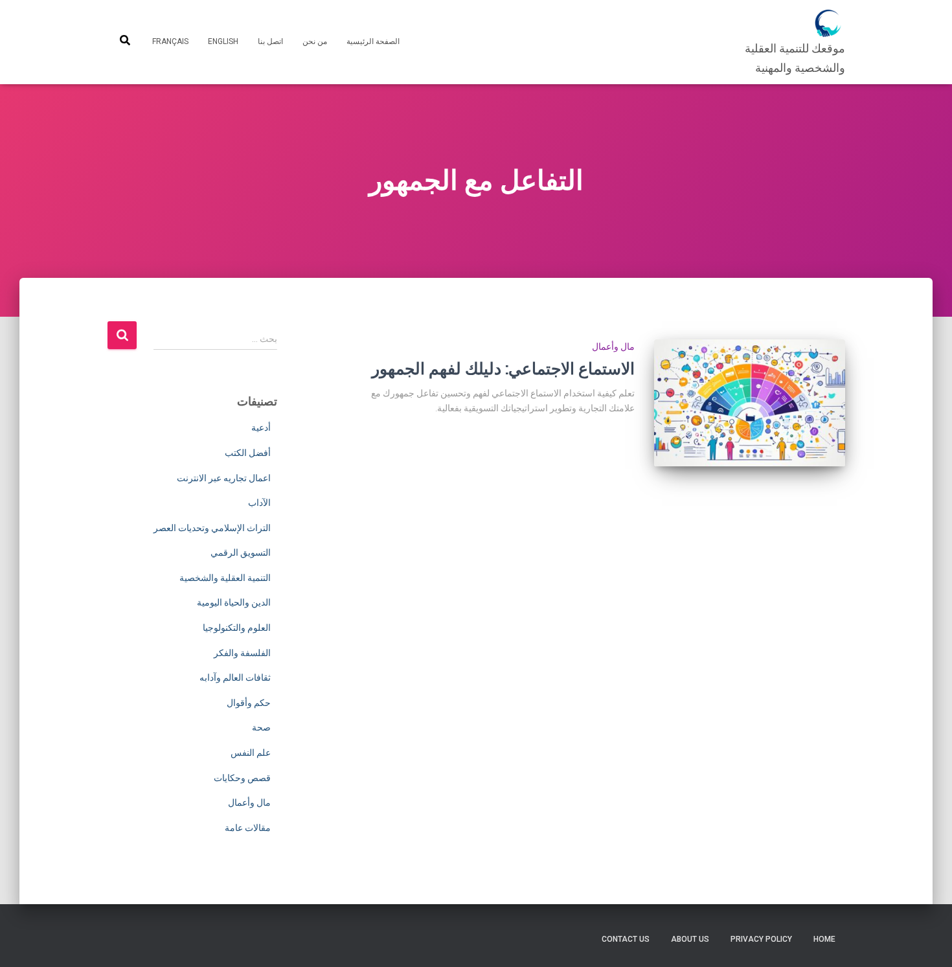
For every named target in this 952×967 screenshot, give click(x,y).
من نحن (314, 41)
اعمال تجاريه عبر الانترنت (224, 478)
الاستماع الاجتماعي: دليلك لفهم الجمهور (503, 368)
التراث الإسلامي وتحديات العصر (212, 528)
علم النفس (251, 752)
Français (170, 41)
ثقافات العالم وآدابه (235, 677)
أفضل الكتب (248, 453)
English (223, 41)
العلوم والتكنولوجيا (237, 627)
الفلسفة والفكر (242, 653)
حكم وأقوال (249, 703)
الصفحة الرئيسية (373, 41)
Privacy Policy (761, 939)
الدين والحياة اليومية (234, 602)
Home (824, 939)
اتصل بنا (270, 41)
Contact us (626, 939)
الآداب (259, 502)
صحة (261, 727)
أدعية (261, 427)
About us (690, 939)
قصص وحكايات (242, 778)
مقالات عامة (248, 828)
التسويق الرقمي (240, 552)
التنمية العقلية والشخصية (225, 578)
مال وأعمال (613, 346)
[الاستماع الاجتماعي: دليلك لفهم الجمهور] (749, 403)
